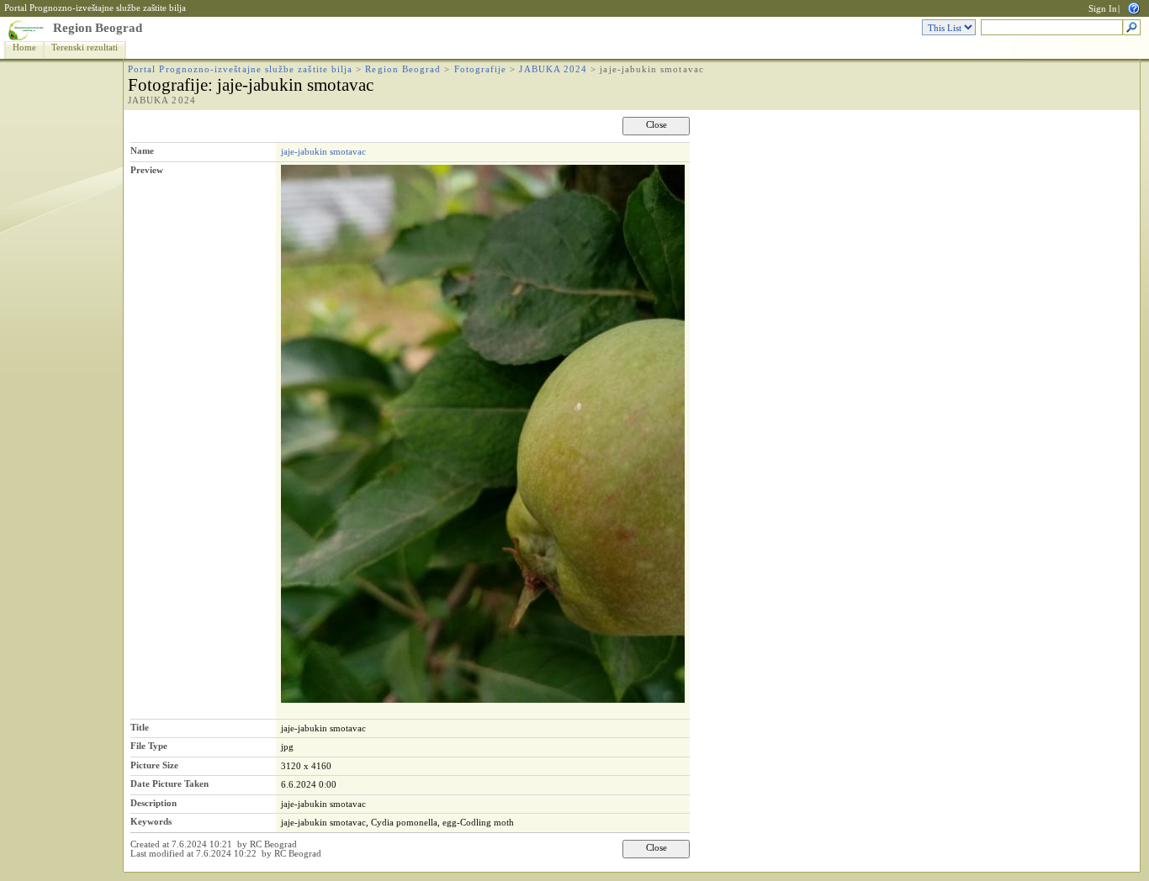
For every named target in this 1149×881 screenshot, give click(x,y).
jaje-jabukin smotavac (323, 151)
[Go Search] (1131, 28)
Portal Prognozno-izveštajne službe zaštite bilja (95, 8)
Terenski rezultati (84, 47)
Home (24, 47)
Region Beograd (97, 27)
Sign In (1102, 8)
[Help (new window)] (1134, 7)
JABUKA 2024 (553, 69)
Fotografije (480, 69)
